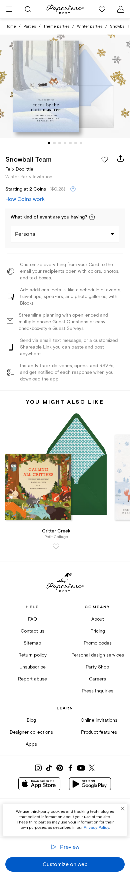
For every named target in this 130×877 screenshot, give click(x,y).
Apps (31, 744)
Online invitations (99, 720)
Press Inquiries (97, 691)
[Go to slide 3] (59, 143)
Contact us (32, 631)
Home (10, 26)
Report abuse (32, 679)
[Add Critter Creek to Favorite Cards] (56, 546)
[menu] (9, 9)
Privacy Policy (96, 827)
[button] (92, 217)
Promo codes (98, 643)
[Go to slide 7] (81, 143)
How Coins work (25, 199)
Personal (26, 234)
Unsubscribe (32, 667)
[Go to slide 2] (54, 143)
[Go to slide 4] (65, 143)
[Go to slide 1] (49, 143)
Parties (29, 26)
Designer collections (31, 732)
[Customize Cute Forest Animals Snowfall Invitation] (65, 87)
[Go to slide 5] (70, 143)
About (97, 619)
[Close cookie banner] (123, 808)
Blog (31, 720)
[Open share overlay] (121, 158)
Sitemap (32, 643)
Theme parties (56, 26)
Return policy (32, 655)
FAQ (32, 619)
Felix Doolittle (19, 169)
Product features (99, 732)
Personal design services (97, 655)
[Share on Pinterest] (60, 768)
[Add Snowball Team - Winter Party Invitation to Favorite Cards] (105, 160)
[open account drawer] (120, 9)
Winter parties (90, 26)
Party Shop (97, 667)
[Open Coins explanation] (73, 189)
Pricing (97, 631)
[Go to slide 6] (75, 143)
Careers (97, 679)
